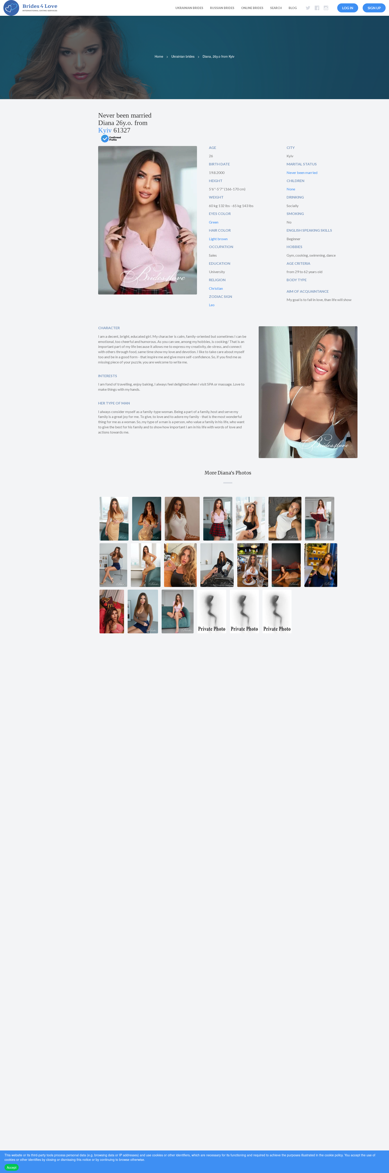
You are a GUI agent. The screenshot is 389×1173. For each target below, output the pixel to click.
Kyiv (105, 130)
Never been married (302, 172)
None (291, 189)
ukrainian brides (189, 8)
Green (213, 222)
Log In (347, 8)
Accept (11, 1167)
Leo (212, 305)
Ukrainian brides (182, 56)
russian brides (222, 8)
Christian (216, 288)
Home (159, 56)
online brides (252, 8)
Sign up (374, 8)
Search (276, 8)
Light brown (218, 239)
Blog (293, 8)
